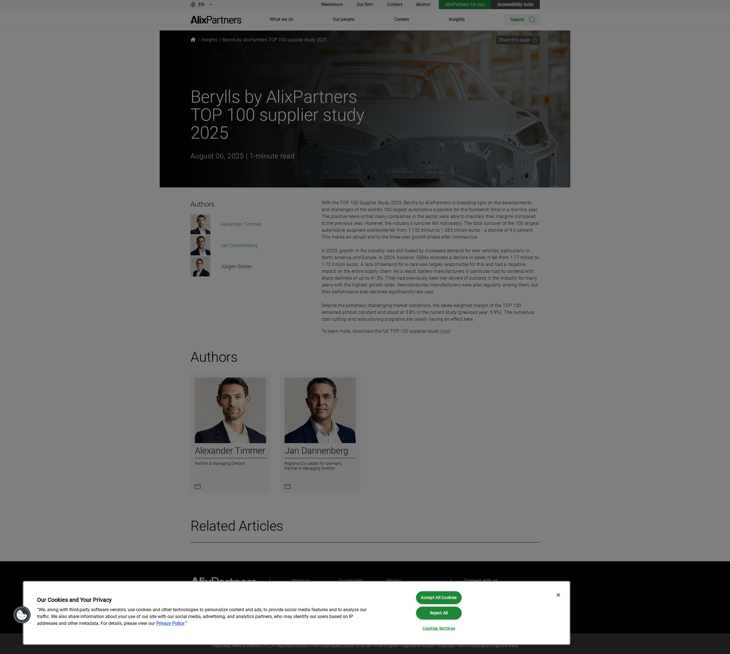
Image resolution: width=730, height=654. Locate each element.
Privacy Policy (170, 623)
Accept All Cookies (439, 597)
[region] (296, 613)
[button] (22, 615)
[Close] (558, 595)
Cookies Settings (439, 628)
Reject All (439, 613)
